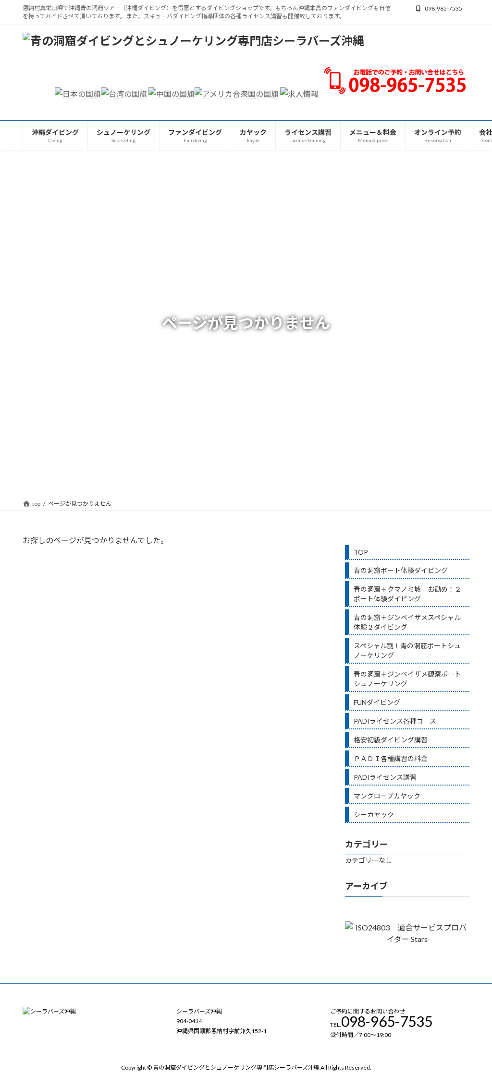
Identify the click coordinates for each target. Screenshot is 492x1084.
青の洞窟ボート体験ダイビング (401, 570)
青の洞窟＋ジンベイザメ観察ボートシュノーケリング (407, 679)
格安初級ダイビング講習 (391, 740)
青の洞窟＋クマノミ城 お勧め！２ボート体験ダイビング (407, 594)
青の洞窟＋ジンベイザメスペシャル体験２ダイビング (407, 622)
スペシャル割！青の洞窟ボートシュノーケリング (407, 650)
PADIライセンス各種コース (395, 721)
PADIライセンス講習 (385, 777)
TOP (361, 552)
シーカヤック (374, 814)
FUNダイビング (377, 702)
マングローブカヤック (387, 796)
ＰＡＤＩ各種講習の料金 (391, 758)
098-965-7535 (443, 8)
